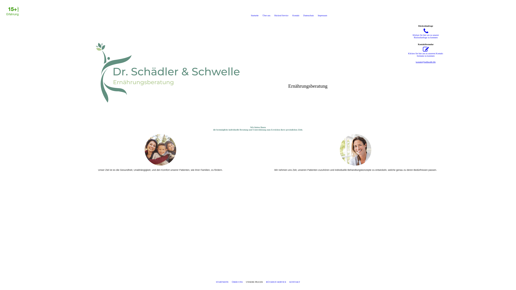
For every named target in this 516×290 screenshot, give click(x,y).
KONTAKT (294, 282)
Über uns (266, 15)
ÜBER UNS (237, 282)
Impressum (322, 15)
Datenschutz (308, 15)
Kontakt (295, 15)
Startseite (255, 15)
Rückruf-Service (281, 15)
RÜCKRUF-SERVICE (276, 282)
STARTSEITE (222, 282)
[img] (31, 10)
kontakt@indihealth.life (426, 62)
